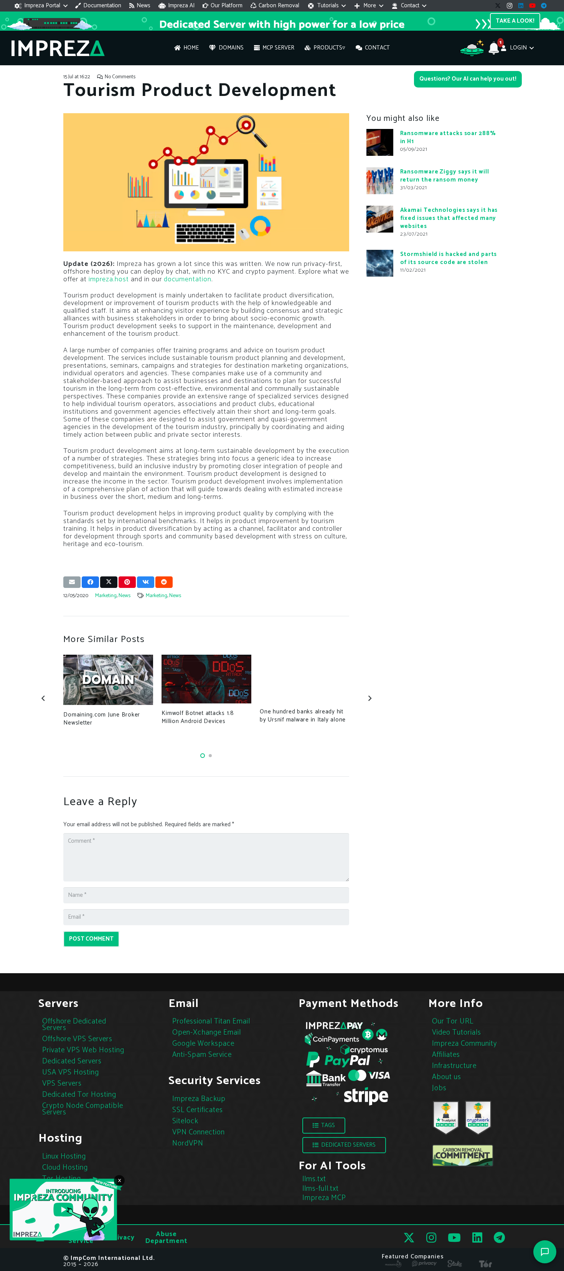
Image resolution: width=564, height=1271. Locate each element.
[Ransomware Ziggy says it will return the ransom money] (379, 180)
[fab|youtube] (454, 1237)
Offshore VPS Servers (77, 1039)
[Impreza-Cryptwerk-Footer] (478, 1118)
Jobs (439, 1088)
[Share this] (90, 582)
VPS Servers (62, 1083)
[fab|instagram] (431, 1237)
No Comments (120, 77)
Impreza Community (464, 1044)
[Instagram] (509, 6)
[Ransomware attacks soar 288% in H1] (379, 142)
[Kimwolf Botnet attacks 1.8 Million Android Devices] (206, 679)
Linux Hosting (64, 1156)
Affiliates (446, 1055)
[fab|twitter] (409, 1238)
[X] (498, 6)
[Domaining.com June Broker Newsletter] (108, 680)
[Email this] (72, 582)
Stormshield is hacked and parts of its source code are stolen (448, 258)
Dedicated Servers (72, 1061)
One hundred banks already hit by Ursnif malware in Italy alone (303, 716)
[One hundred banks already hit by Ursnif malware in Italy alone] (304, 678)
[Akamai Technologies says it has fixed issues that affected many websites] (379, 219)
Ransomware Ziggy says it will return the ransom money (444, 175)
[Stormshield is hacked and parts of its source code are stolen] (379, 263)
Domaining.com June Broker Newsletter (101, 719)
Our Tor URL (452, 1021)
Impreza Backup (199, 1099)
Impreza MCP (324, 1198)
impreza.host (109, 279)
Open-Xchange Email (206, 1032)
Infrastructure (454, 1066)
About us (446, 1077)
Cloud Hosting (65, 1168)
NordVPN (187, 1143)
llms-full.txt (320, 1189)
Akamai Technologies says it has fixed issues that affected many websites (449, 218)
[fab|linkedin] (477, 1237)
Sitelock (185, 1121)
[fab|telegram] (499, 1237)
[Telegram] (544, 6)
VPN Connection (198, 1132)
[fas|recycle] (462, 1155)
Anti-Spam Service (202, 1055)
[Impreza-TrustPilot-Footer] (445, 1118)
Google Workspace (203, 1044)
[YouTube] (532, 6)
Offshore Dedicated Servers (74, 1024)
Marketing (106, 595)
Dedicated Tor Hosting (79, 1095)
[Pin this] (127, 582)
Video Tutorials (456, 1032)
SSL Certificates (197, 1110)
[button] (41, 6)
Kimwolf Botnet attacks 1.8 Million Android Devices (198, 717)
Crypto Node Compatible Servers (82, 1109)
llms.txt (314, 1179)
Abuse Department (166, 1237)
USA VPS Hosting (70, 1072)
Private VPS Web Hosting (83, 1050)
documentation (187, 279)
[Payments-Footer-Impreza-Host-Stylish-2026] (347, 1063)
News (124, 595)
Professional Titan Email (211, 1021)
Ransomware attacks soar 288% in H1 (448, 137)
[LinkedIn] (521, 6)
